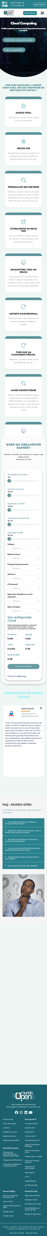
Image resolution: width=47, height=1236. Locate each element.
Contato (6, 1127)
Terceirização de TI (32, 1140)
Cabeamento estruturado (30, 1167)
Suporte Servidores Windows (32, 1145)
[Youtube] (6, 5)
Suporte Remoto (9, 1136)
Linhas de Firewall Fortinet (32, 1161)
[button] (42, 13)
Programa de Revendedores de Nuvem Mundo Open (11, 1154)
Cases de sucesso (9, 1123)
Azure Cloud (8, 1201)
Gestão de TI (30, 1132)
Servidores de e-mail (33, 1204)
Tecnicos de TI (30, 1136)
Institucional (8, 1119)
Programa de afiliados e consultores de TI (12, 1165)
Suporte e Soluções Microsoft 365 (10, 1196)
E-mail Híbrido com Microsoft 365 (32, 1209)
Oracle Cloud (8, 1216)
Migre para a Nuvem (32, 1195)
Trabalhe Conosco (10, 1132)
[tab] (23, 822)
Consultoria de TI (31, 1123)
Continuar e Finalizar (23, 666)
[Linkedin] (3, 5)
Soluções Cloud (31, 1199)
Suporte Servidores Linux (32, 1151)
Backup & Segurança (33, 1214)
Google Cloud (8, 1211)
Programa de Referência (12, 1160)
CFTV (27, 1176)
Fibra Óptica (30, 1172)
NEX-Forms (21, 676)
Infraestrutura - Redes (33, 1156)
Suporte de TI (30, 1127)
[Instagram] (6, 2)
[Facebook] (3, 2)
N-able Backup (30, 1181)
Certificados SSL (31, 1185)
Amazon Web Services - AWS (12, 1206)
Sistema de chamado (11, 1140)
